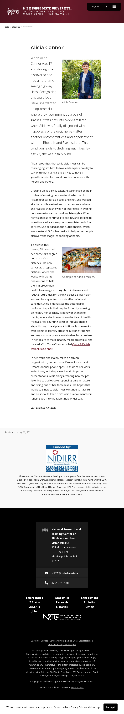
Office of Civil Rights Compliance (56, 672)
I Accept (110, 707)
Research (62, 602)
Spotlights (16, 27)
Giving (89, 607)
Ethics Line (72, 640)
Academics (62, 598)
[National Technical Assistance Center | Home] (39, 11)
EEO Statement (57, 640)
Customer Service (39, 640)
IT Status (34, 602)
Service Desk (77, 687)
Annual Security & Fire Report (62, 644)
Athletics (89, 602)
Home (7, 27)
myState (97, 6)
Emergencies (34, 598)
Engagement (89, 598)
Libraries (62, 607)
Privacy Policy (78, 707)
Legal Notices (85, 640)
